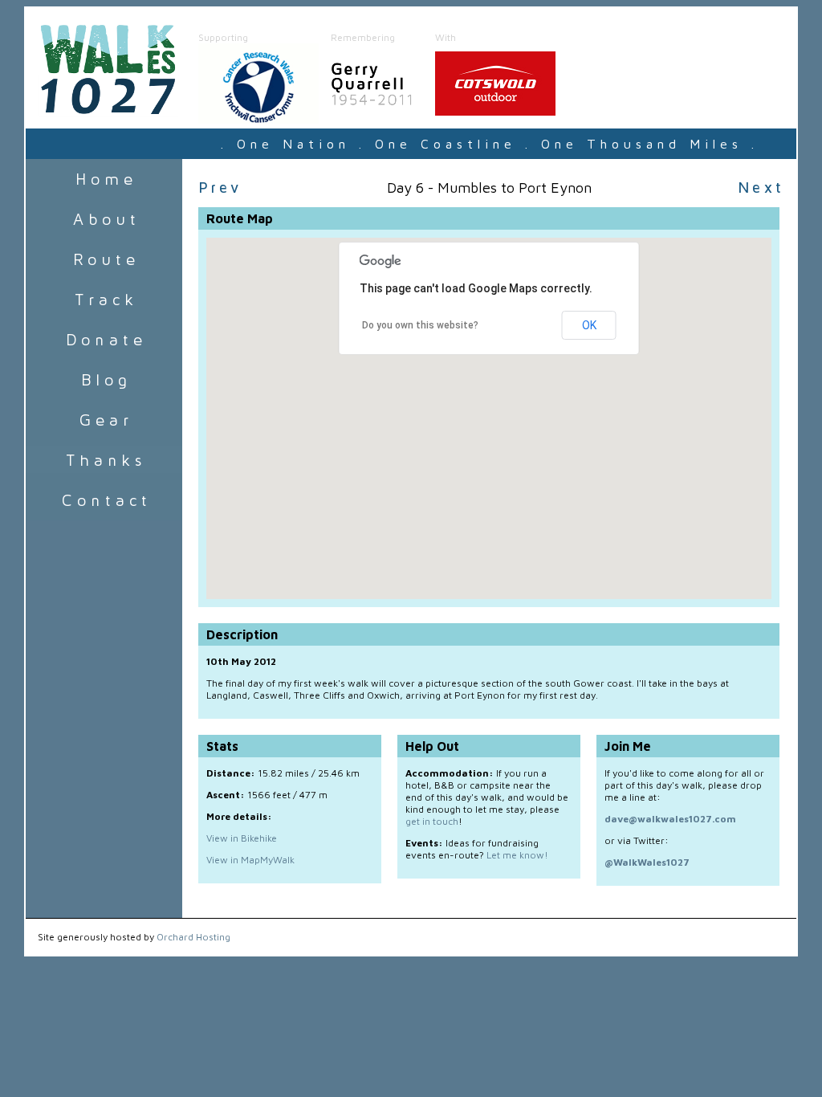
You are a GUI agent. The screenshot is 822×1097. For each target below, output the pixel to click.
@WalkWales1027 (647, 862)
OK (589, 325)
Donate (104, 340)
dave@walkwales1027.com (670, 819)
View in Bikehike (241, 838)
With (445, 37)
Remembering (363, 37)
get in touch (431, 821)
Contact (104, 500)
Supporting (223, 37)
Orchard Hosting (193, 937)
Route (104, 259)
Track (104, 299)
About (104, 219)
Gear (104, 420)
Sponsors (104, 460)
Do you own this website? (420, 325)
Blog (104, 380)
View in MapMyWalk (250, 860)
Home (104, 179)
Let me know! (517, 855)
